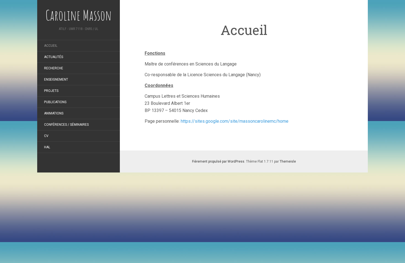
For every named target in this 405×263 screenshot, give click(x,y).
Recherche (53, 68)
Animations (53, 113)
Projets (51, 91)
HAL (47, 147)
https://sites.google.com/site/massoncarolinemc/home (234, 121)
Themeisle (288, 161)
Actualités (53, 57)
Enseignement (56, 79)
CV (46, 136)
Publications (55, 102)
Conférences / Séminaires (66, 125)
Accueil (50, 46)
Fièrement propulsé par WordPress (218, 161)
